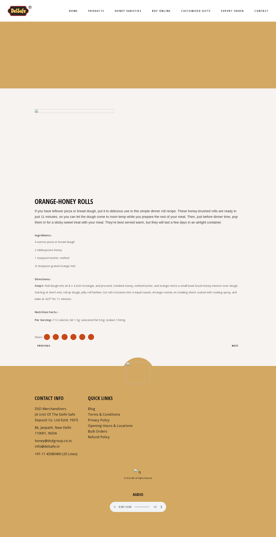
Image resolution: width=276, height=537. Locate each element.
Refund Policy (99, 437)
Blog (91, 408)
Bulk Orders (97, 431)
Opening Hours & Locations (110, 425)
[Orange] (86, 148)
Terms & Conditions (104, 414)
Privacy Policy (99, 420)
